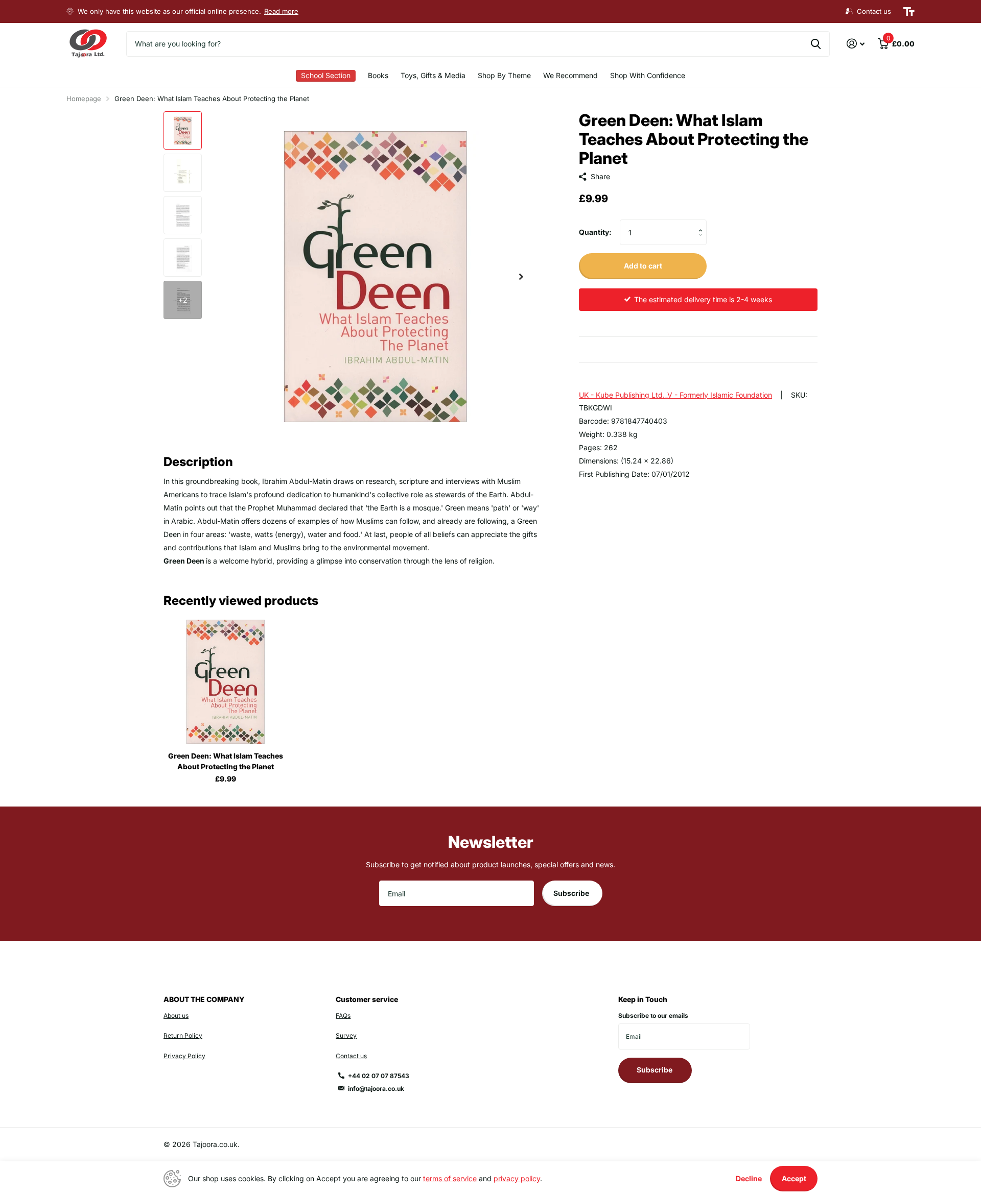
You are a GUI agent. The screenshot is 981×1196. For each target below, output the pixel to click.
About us (176, 1015)
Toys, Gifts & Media (433, 75)
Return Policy (183, 1035)
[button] (521, 276)
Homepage (83, 98)
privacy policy (517, 1178)
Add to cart (643, 265)
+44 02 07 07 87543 (378, 1076)
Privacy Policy (184, 1056)
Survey (346, 1035)
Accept (794, 1178)
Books (378, 75)
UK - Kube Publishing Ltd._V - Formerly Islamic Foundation (675, 394)
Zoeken (816, 44)
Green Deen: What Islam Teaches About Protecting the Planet (225, 761)
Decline (749, 1178)
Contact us (351, 1056)
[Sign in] (855, 43)
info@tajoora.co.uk (376, 1088)
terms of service (450, 1178)
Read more (281, 11)
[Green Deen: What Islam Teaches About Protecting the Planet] (226, 682)
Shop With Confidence (647, 75)
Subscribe (572, 893)
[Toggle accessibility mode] (909, 11)
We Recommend (570, 75)
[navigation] (183, 130)
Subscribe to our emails (653, 1015)
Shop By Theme (504, 75)
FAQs (343, 1015)
